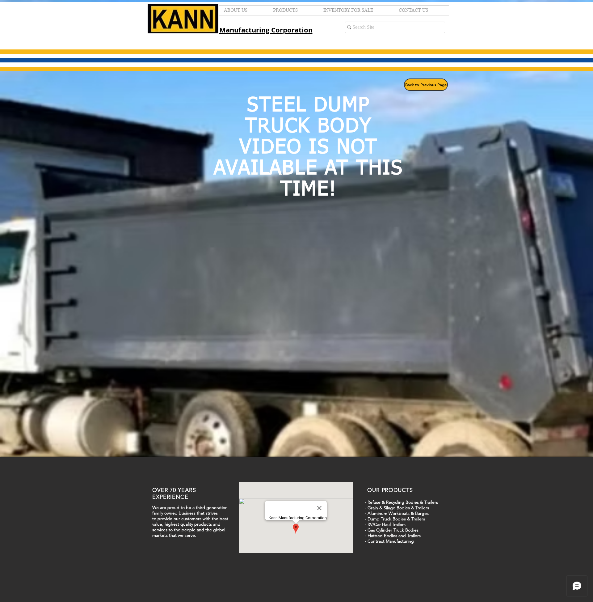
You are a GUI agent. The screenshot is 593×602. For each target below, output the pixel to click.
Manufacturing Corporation (266, 30)
